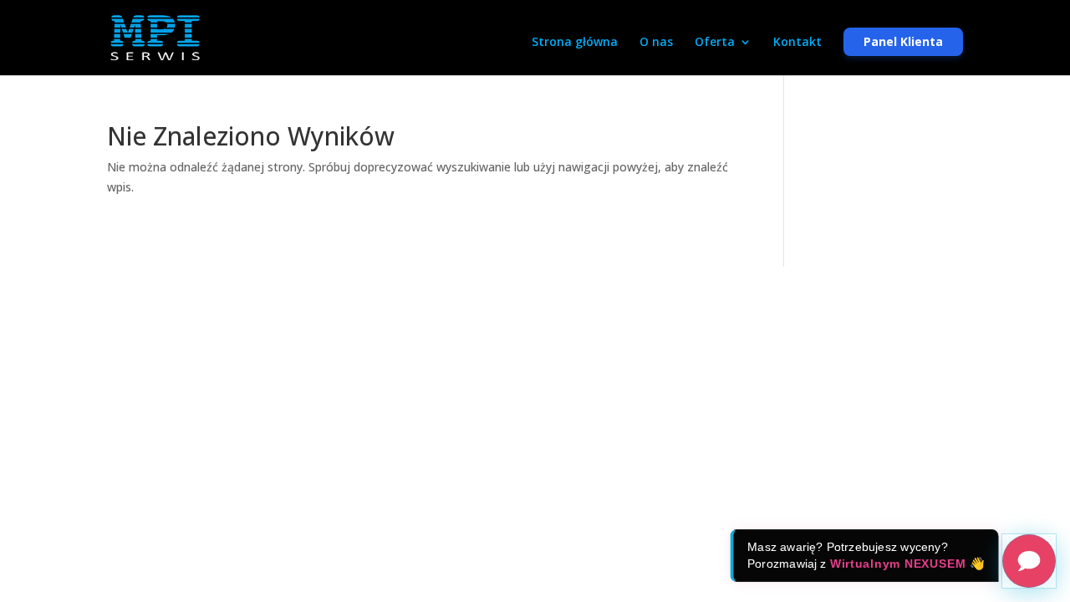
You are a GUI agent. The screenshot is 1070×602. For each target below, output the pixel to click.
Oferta (715, 42)
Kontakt (797, 42)
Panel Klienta (903, 41)
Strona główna (575, 42)
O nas (656, 42)
